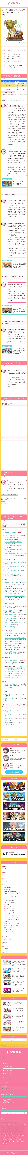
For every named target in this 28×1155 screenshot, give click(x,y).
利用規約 (5, 1101)
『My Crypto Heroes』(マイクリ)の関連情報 (16, 66)
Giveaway (11, 1122)
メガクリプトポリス (10, 927)
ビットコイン (17, 1137)
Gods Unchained (9, 900)
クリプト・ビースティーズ (14, 1133)
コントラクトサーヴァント (12, 897)
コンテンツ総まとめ (11, 618)
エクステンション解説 (11, 643)
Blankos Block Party (10, 891)
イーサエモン (8, 921)
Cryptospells (8, 898)
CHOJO (7, 904)
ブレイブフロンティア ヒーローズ (14, 893)
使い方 (18, 1141)
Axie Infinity (8, 933)
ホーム (6, 1063)
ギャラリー (6, 952)
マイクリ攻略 (8, 1070)
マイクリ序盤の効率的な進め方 (14, 614)
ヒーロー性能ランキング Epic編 (14, 566)
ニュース (5, 936)
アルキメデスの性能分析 (13, 54)
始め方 (3, 1143)
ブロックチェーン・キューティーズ (14, 925)
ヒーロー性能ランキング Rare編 (14, 570)
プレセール (4, 1141)
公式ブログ (8, 722)
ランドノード (16, 590)
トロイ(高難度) (16, 668)
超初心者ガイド (9, 606)
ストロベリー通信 (9, 910)
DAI (6, 868)
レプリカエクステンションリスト (14, 596)
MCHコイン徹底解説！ (11, 532)
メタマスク (9, 1141)
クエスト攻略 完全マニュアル (13, 535)
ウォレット (8, 881)
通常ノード (8, 590)
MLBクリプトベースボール (12, 919)
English (5, 942)
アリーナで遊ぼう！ (11, 627)
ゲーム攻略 (8, 1073)
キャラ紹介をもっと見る (14, 772)
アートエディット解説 (11, 648)
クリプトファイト (5, 1133)
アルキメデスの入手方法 (13, 56)
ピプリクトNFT (9, 874)
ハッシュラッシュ (10, 1137)
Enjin (7, 1122)
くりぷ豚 (7, 914)
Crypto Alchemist (10, 908)
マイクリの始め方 (10, 610)
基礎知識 (22, 1141)
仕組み (14, 1141)
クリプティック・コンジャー (12, 917)
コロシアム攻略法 (10, 684)
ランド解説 (8, 694)
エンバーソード (9, 931)
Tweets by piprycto (8, 1040)
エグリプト (8, 906)
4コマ (6, 948)
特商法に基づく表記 (8, 1102)
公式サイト (21, 379)
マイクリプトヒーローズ (11, 895)
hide (24, 50)
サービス (5, 878)
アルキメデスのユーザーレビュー (15, 62)
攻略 (6, 1143)
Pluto (17, 675)
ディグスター (4, 1135)
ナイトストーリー (9, 902)
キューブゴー (8, 929)
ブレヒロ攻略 (8, 1066)
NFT (4, 872)
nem (21, 1124)
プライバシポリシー (8, 1099)
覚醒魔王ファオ (20, 673)
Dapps (3, 1122)
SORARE (7, 889)
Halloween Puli (9, 675)
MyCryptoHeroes (16, 1124)
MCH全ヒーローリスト (11, 582)
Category (3, 1086)
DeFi (4, 866)
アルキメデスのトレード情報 (15, 59)
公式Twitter (8, 714)
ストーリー (6, 946)
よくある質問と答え (11, 652)
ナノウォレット (22, 1135)
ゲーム (5, 884)
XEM (25, 1124)
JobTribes (8, 887)
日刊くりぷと (8, 939)
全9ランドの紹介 (10, 698)
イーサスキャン (15, 1126)
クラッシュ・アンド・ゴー (12, 916)
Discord (7, 718)
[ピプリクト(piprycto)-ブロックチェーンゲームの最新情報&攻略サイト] (14, 3)
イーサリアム (22, 1126)
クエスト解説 (9, 634)
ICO (15, 1122)
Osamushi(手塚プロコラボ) (16, 671)
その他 (24, 590)
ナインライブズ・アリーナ (12, 923)
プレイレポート (18, 1139)
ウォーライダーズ (9, 912)
